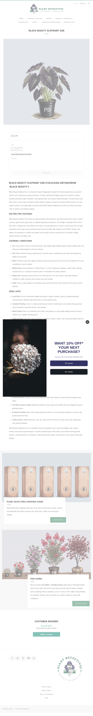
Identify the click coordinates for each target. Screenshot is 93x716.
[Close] (87, 322)
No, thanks (69, 372)
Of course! (69, 363)
